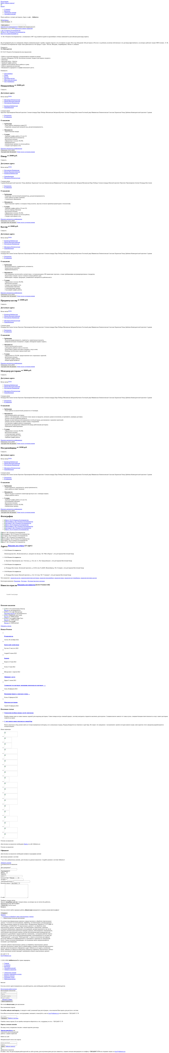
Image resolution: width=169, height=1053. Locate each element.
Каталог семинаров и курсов (12, 974)
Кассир (6, 77)
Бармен (6, 658)
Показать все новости (26, 585)
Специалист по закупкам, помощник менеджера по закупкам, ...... (25, 685)
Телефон (4, 879)
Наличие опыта (6, 883)
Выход (3, 6)
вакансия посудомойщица (72, 578)
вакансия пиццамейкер (47, 578)
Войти (3, 3)
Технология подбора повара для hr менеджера (19, 713)
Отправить (4, 913)
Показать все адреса (16, 546)
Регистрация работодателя (9, 989)
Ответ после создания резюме (26, 152)
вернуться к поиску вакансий (24, 28)
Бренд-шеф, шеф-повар (11, 645)
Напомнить (4, 1018)
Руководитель (8, 636)
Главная (6, 963)
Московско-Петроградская (12, 99)
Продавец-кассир (9, 78)
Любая (10, 96)
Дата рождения (6, 867)
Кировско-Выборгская (11, 106)
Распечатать (7, 115)
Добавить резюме (6, 863)
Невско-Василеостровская (12, 101)
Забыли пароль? (10, 3)
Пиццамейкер (8, 73)
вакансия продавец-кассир (89, 578)
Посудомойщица (9, 81)
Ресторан (24, 581)
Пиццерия (17, 581)
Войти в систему (13, 1018)
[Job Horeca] (4, 20)
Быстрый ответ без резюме (8, 152)
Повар (6, 75)
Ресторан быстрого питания (36, 581)
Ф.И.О (3, 876)
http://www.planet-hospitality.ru (9, 33)
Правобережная (9, 107)
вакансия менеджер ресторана (30, 578)
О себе (3, 897)
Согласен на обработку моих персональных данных (18, 916)
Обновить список (6, 626)
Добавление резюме (10, 12)
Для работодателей (10, 14)
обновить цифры (7, 999)
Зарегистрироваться (6, 1001)
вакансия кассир (15, 578)
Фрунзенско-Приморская (11, 103)
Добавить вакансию (10, 969)
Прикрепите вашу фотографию (10, 903)
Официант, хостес (9, 677)
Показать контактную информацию (11, 148)
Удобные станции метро (8, 900)
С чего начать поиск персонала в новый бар (18, 721)
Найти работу (5, 25)
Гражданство (5, 878)
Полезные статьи (9, 977)
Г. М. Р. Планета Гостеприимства (10, 30)
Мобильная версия (9, 979)
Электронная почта (7, 881)
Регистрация (4, 1)
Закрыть (3, 915)
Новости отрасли (9, 976)
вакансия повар (59, 578)
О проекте (7, 9)
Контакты (7, 11)
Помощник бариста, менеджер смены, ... (17, 694)
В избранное (8, 117)
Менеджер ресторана (10, 80)
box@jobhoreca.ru (6, 955)
